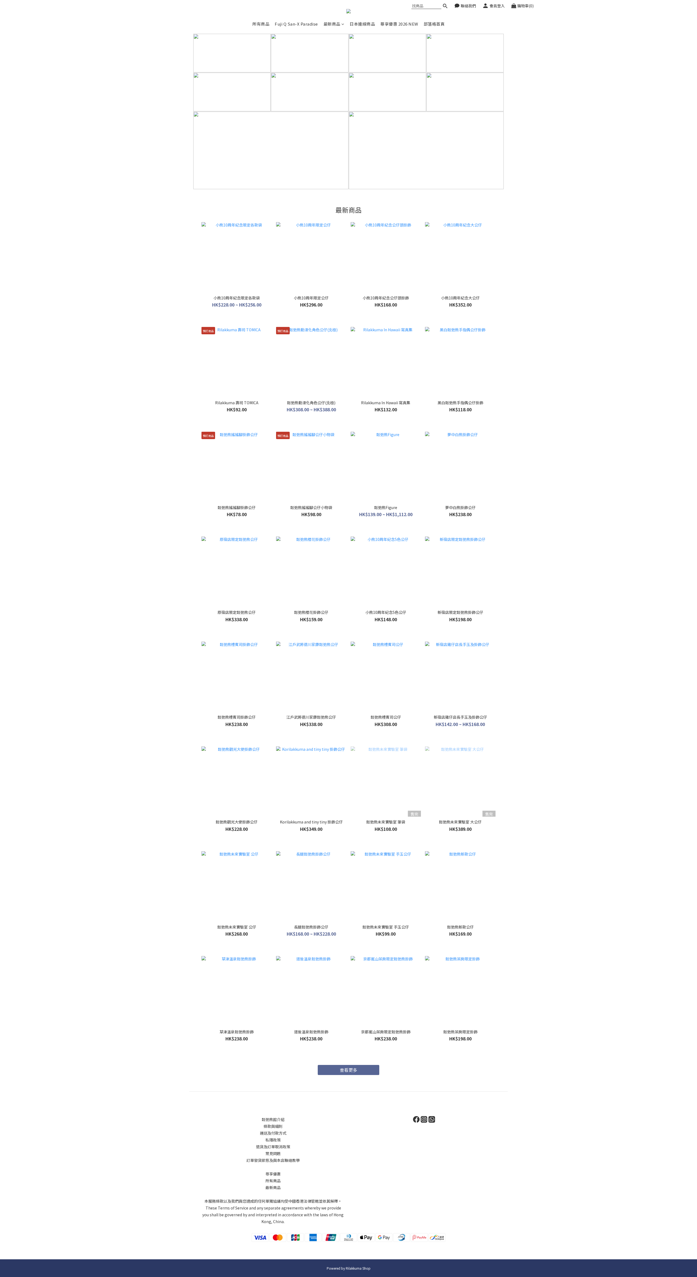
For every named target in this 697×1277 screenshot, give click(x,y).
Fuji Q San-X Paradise (296, 24)
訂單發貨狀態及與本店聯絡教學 (273, 1160)
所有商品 (260, 24)
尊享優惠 (273, 1174)
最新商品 (331, 24)
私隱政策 (273, 1140)
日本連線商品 (362, 24)
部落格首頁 (434, 24)
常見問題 (273, 1153)
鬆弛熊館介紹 (273, 1119)
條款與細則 (273, 1126)
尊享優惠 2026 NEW (399, 24)
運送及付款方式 (273, 1133)
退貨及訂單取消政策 (273, 1146)
